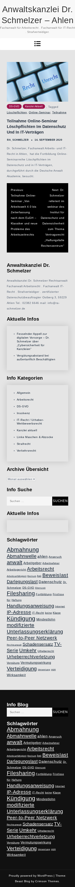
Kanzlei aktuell (34, 106)
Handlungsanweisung (30, 605)
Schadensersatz (38, 644)
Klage (57, 612)
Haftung (17, 600)
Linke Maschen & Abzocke (35, 437)
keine (48, 613)
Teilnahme (59, 112)
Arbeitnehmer (50, 563)
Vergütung (13, 663)
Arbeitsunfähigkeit (17, 576)
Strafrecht (24, 443)
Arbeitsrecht (25, 399)
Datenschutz (50, 582)
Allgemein (23, 392)
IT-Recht (38, 612)
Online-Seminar (39, 112)
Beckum (31, 576)
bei (39, 576)
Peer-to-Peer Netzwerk (32, 637)
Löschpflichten (17, 112)
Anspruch (55, 556)
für (9, 600)
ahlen (42, 556)
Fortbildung (44, 594)
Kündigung (21, 618)
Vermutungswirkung (36, 662)
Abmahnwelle (22, 556)
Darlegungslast (22, 581)
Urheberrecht (46, 651)
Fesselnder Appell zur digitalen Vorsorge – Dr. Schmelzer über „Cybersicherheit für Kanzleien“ (33, 341)
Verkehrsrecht (26, 450)
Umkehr (28, 650)
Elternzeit (40, 588)
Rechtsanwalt (14, 645)
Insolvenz (23, 413)
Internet (60, 606)
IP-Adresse (19, 612)
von (53, 669)
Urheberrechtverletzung (31, 656)
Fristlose (58, 594)
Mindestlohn (45, 619)
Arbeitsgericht (16, 569)
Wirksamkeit (16, 675)
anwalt (14, 562)
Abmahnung (23, 549)
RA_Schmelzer (18, 140)
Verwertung (44, 669)
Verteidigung (22, 669)
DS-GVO (14, 106)
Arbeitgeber (32, 563)
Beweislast (55, 575)
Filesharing (21, 593)
